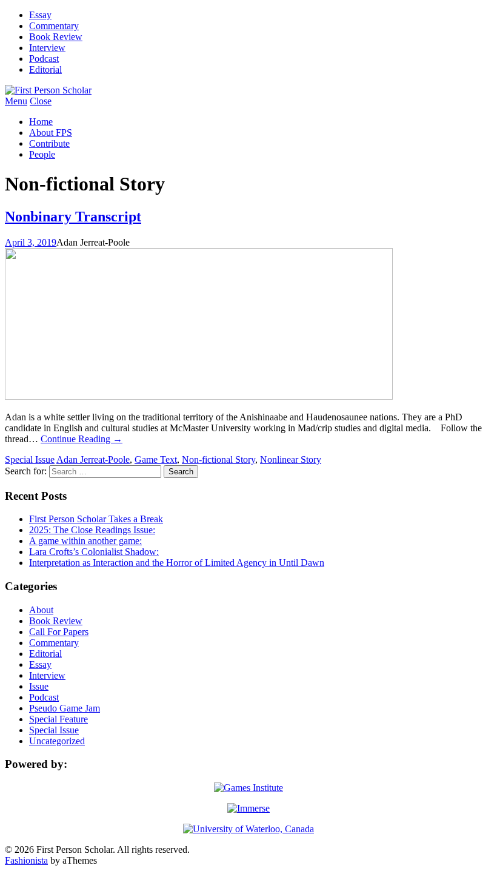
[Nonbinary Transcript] (199, 396)
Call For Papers (58, 632)
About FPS (50, 132)
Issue (38, 686)
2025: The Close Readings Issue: (92, 530)
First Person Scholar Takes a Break (96, 519)
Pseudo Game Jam (64, 708)
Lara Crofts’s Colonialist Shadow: (94, 551)
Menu (16, 101)
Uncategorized (57, 741)
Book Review (55, 37)
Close (41, 101)
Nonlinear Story (290, 459)
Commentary (54, 26)
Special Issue (30, 459)
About (41, 610)
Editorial (45, 69)
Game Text (156, 459)
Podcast (44, 58)
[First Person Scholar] (48, 90)
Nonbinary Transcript (73, 216)
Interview (47, 47)
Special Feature (58, 719)
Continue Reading (81, 439)
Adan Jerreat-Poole (93, 459)
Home (41, 121)
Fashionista (26, 860)
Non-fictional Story (218, 459)
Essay (40, 15)
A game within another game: (85, 541)
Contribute (49, 143)
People (42, 154)
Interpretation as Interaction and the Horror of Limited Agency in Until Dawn (176, 562)
